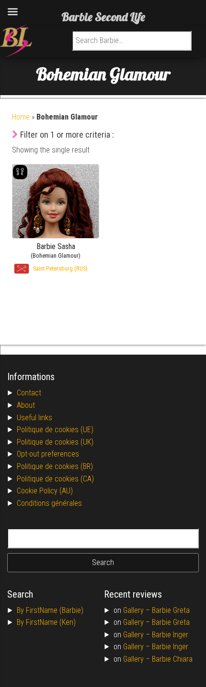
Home (21, 116)
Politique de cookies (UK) (55, 442)
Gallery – (137, 610)
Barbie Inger (170, 634)
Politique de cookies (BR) (55, 466)
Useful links (34, 417)
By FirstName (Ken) (46, 622)
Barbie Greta (171, 610)
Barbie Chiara (172, 659)
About (26, 405)
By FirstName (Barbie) (50, 610)
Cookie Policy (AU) (45, 490)
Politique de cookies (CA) (55, 478)
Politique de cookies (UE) (55, 429)
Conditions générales (49, 503)
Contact (29, 392)
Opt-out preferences (48, 453)
